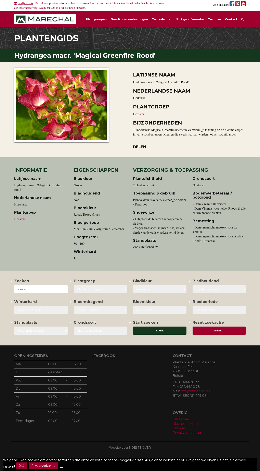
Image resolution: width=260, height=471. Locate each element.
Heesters (138, 114)
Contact (231, 19)
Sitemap (179, 428)
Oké (21, 466)
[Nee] (61, 467)
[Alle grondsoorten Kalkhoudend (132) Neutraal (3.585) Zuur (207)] (100, 331)
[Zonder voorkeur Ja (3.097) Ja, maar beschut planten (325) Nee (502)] (41, 310)
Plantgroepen (96, 19)
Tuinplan (214, 19)
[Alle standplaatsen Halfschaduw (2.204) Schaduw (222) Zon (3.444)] (41, 331)
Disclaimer (181, 419)
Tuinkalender (162, 19)
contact (51, 8)
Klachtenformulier (188, 424)
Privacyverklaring (187, 433)
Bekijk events (25, 3)
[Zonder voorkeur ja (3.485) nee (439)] (100, 310)
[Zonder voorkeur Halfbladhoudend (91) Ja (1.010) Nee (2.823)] (219, 289)
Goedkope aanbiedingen (129, 19)
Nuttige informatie (190, 19)
